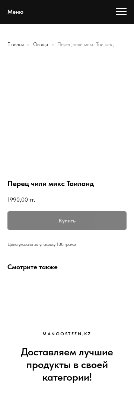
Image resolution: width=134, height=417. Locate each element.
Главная (15, 44)
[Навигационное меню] (121, 12)
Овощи (41, 44)
